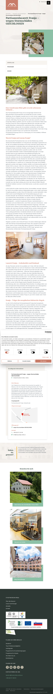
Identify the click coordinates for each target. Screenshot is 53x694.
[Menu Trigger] (48, 2)
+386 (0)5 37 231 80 (18, 432)
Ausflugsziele (9, 648)
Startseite (8, 13)
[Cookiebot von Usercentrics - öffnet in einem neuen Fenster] (46, 332)
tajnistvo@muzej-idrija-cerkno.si (14, 675)
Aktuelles (8, 606)
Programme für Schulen (12, 653)
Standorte (8, 643)
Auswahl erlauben (26, 361)
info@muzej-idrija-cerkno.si (19, 434)
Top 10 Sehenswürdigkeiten (13, 646)
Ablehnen (9, 361)
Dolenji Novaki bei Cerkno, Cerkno (21, 377)
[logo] (12, 5)
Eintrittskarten (9, 658)
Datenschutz (27, 689)
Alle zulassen (43, 361)
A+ (39, 1)
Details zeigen (45, 357)
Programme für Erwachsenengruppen (16, 650)
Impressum (12, 690)
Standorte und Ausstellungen (19, 13)
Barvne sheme (44, 1)
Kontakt (8, 608)
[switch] (20, 352)
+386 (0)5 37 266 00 (11, 678)
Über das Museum (10, 601)
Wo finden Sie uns (10, 655)
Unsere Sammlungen (11, 603)
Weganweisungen (16, 406)
